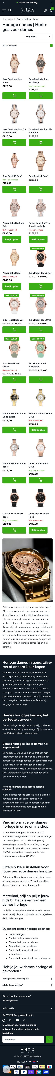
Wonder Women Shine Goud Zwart (14, 415)
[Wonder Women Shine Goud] (41, 398)
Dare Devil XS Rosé (12, 176)
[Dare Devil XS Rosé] (14, 160)
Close (27, 1008)
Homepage (7, 19)
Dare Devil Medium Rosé (12, 81)
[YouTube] (17, 1020)
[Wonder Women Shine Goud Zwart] (14, 398)
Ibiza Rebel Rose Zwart (40, 273)
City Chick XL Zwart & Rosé (40, 515)
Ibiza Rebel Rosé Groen (10, 365)
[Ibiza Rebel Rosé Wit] (14, 304)
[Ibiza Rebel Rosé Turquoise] (41, 348)
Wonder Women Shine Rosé (14, 465)
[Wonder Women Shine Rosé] (14, 448)
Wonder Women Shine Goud (40, 415)
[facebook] (23, 1020)
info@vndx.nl (12, 1000)
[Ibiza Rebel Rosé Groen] (14, 348)
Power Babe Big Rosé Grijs (13, 224)
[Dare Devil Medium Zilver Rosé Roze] (14, 114)
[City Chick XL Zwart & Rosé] (41, 498)
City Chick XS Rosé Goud (38, 465)
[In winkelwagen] (14, 95)
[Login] (45, 10)
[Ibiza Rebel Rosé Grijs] (41, 304)
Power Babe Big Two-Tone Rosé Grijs (40, 224)
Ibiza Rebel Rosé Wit (12, 320)
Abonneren (49, 1039)
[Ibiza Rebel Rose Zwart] (41, 257)
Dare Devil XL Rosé (38, 176)
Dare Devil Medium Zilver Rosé (40, 131)
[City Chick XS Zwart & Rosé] (14, 498)
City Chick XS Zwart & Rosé (13, 515)
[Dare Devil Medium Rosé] (14, 63)
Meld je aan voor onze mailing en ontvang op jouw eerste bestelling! (20, 1029)
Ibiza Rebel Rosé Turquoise (37, 365)
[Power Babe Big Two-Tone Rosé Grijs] (41, 207)
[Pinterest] (10, 1020)
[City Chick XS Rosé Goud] (41, 448)
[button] (3, 2)
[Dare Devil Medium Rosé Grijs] (41, 63)
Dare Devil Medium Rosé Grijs (38, 81)
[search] (9, 10)
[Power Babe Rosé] (14, 257)
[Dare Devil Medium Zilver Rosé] (41, 114)
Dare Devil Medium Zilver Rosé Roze (14, 131)
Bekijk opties (11, 239)
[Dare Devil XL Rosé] (41, 160)
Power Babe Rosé (11, 273)
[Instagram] (3, 1020)
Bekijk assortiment (4, 10)
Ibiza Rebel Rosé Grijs (40, 320)
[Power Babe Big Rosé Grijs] (14, 207)
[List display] (51, 46)
